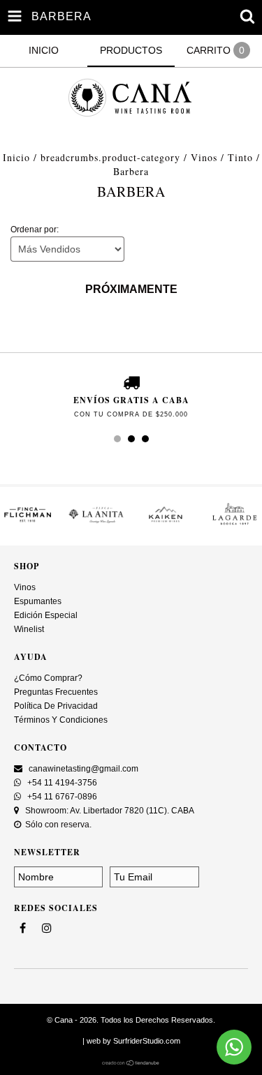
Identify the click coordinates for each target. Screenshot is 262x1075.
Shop (26, 566)
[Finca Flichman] (27, 524)
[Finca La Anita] (96, 524)
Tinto (240, 157)
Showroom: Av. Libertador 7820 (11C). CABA (108, 810)
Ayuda (31, 657)
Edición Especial (46, 615)
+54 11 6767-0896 (61, 797)
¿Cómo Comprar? (48, 678)
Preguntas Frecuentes (56, 692)
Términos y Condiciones (61, 720)
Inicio (16, 157)
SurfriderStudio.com (146, 1041)
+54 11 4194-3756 (61, 783)
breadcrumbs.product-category (110, 157)
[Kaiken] (166, 524)
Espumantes (37, 601)
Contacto (40, 747)
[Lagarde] (234, 524)
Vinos (204, 157)
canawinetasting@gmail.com (83, 769)
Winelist (29, 629)
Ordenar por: (34, 229)
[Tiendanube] (131, 1063)
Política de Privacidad (56, 706)
